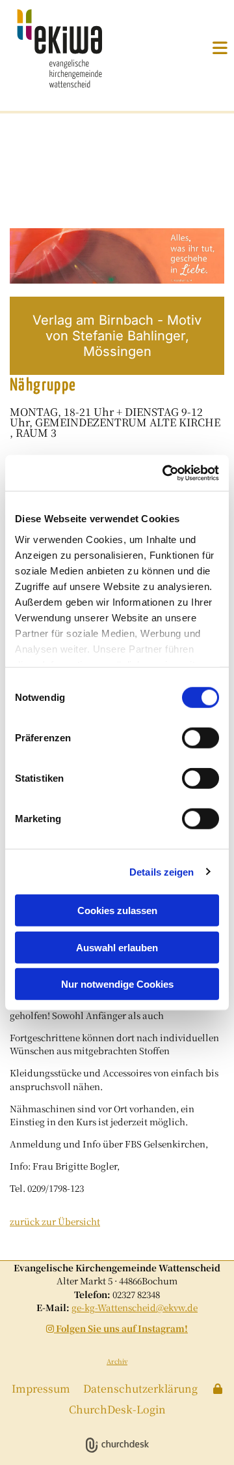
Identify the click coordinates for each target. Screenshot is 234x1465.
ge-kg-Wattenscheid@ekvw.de (135, 1307)
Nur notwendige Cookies (117, 984)
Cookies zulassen (117, 910)
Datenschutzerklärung (140, 1388)
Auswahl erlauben (117, 947)
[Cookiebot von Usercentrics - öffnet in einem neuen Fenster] (165, 472)
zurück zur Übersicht (55, 1221)
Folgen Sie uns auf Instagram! (117, 1328)
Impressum (41, 1388)
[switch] (200, 738)
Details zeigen (161, 871)
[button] (205, 47)
